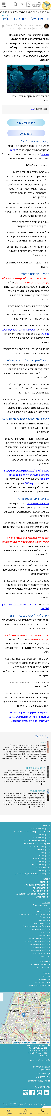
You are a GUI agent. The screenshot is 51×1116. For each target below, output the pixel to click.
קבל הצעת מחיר (26, 123)
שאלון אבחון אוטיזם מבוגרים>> (23, 604)
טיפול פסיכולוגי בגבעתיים (40, 944)
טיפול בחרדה (45, 882)
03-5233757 (42, 1073)
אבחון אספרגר (44, 855)
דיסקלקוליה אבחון (43, 867)
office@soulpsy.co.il (38, 1080)
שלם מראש (26, 133)
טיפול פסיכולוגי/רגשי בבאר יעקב (37, 941)
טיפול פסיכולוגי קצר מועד (40, 929)
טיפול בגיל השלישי (43, 897)
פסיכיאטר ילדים (44, 917)
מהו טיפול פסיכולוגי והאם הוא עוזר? (36, 926)
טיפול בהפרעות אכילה (41, 888)
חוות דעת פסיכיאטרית (41, 953)
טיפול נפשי (45, 932)
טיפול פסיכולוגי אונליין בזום (39, 938)
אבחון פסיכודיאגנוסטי (41, 837)
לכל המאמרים (44, 956)
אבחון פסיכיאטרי (43, 834)
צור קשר (46, 973)
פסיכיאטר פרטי (44, 920)
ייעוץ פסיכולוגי (44, 935)
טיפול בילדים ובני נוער (41, 891)
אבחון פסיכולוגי (44, 870)
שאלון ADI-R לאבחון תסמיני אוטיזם (36, 843)
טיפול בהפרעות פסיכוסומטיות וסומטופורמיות (33, 894)
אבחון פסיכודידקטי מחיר (40, 864)
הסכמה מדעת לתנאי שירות (39, 985)
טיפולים (46, 879)
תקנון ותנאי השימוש (42, 982)
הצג (32, 109)
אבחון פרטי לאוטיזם (42, 849)
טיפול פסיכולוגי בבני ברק (40, 950)
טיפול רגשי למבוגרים (42, 911)
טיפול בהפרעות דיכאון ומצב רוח (38, 885)
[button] (23, 1015)
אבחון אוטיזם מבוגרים (41, 858)
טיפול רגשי (46, 908)
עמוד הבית (44, 12)
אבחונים (46, 825)
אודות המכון (45, 961)
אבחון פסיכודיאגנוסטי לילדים (39, 828)
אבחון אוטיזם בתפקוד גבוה (40, 846)
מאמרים (33, 12)
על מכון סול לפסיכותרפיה (40, 964)
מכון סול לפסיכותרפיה (38, 1060)
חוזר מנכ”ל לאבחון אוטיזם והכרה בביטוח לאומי (32, 831)
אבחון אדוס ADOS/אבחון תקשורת (37, 840)
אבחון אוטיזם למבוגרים (38, 503)
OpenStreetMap (29, 1042)
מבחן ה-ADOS (30, 483)
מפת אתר (46, 976)
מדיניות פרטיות (44, 979)
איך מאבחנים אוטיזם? (41, 905)
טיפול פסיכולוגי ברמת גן (41, 947)
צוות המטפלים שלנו (42, 967)
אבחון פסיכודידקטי (43, 861)
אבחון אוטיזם (45, 852)
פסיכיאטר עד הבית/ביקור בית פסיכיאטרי (34, 914)
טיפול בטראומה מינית (41, 923)
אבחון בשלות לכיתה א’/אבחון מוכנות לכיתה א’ (32, 873)
